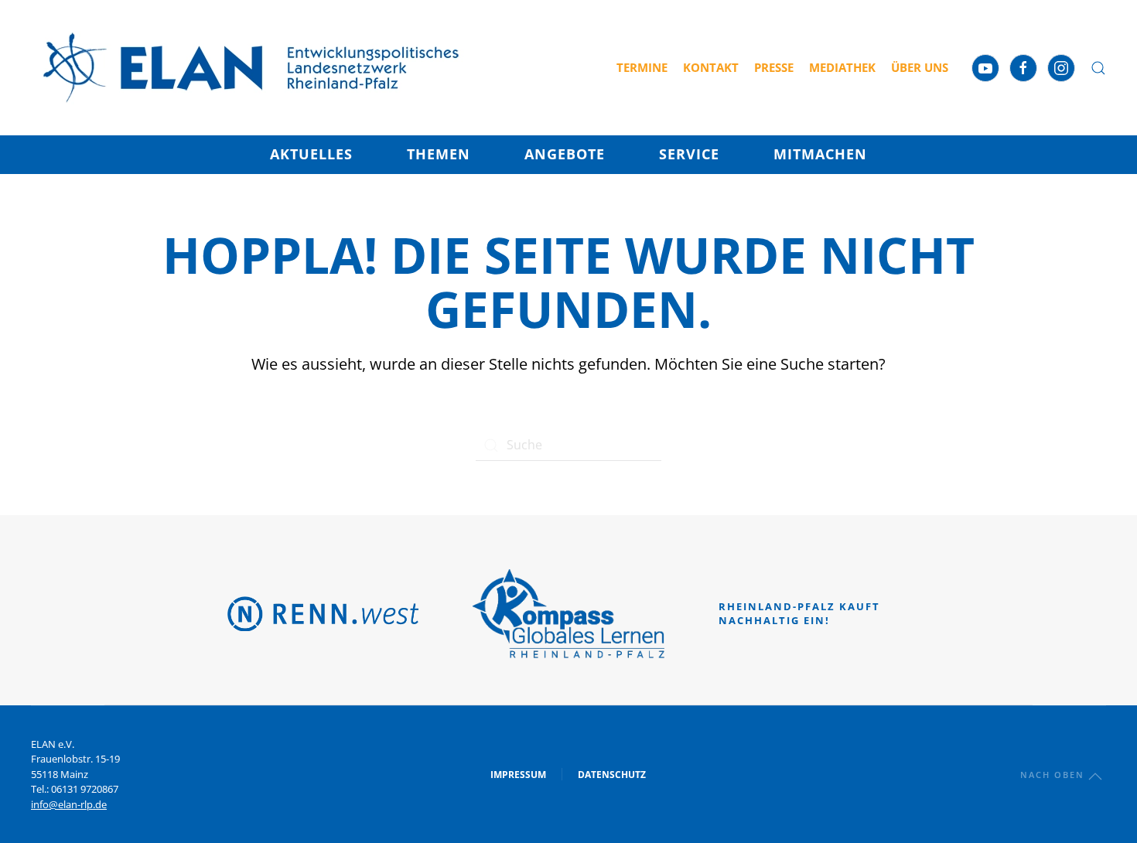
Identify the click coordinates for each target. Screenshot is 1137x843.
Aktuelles (311, 154)
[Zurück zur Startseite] (251, 67)
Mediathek (842, 67)
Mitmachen (820, 154)
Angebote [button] (564, 154)
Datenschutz (612, 774)
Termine (642, 67)
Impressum (518, 774)
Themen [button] (438, 154)
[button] (1098, 68)
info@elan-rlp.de (69, 804)
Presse (774, 67)
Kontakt (711, 67)
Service (689, 154)
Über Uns (919, 67)
